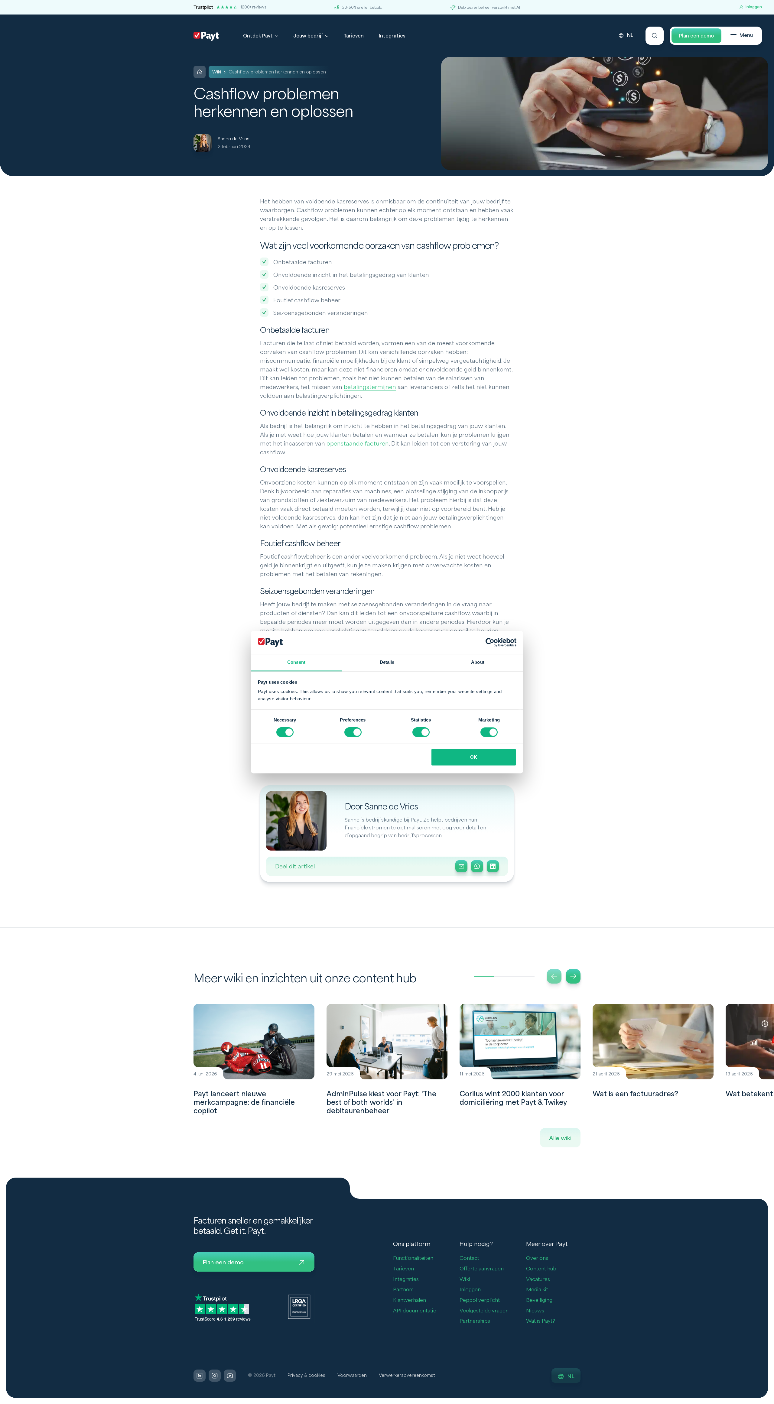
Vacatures (538, 1279)
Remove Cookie (770, 1400)
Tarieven (353, 36)
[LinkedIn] (493, 866)
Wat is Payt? (540, 1321)
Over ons (537, 1258)
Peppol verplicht (480, 1300)
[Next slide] (573, 976)
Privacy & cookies (306, 1375)
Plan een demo (696, 36)
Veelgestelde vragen (484, 1311)
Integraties (392, 36)
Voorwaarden (352, 1375)
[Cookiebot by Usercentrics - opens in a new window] (489, 642)
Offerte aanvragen (482, 1269)
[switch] (353, 732)
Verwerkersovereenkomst (407, 1375)
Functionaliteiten (413, 1258)
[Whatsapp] (477, 866)
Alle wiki (560, 1138)
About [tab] (477, 662)
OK (473, 757)
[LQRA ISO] (299, 1306)
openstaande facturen (358, 443)
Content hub (541, 1269)
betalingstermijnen (370, 387)
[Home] (200, 72)
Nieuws (535, 1311)
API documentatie (414, 1311)
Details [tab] (387, 662)
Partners (403, 1289)
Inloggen (470, 1289)
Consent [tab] (296, 662)
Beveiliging (539, 1300)
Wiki (465, 1279)
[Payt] (206, 36)
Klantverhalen (409, 1300)
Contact (469, 1258)
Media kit (537, 1289)
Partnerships (475, 1321)
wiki (216, 72)
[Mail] (461, 866)
